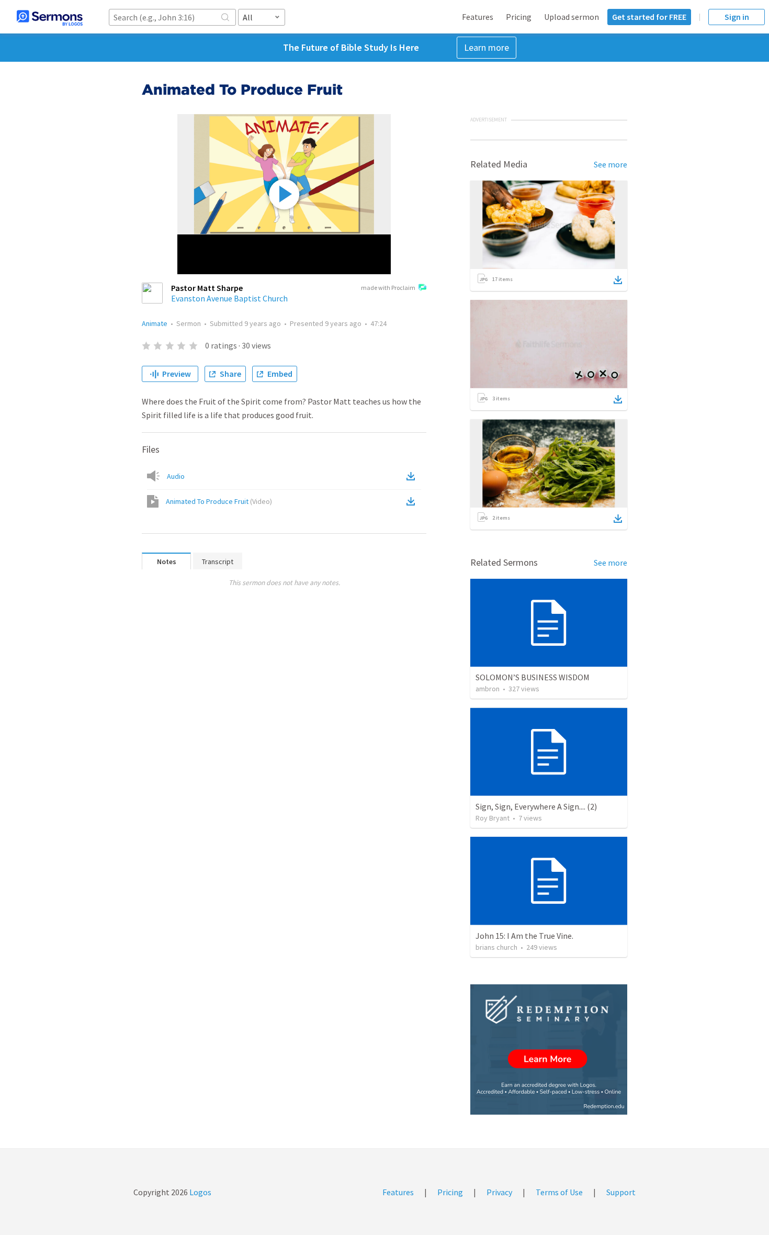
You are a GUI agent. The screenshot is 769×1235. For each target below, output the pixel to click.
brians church (496, 947)
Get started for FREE (649, 17)
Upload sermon (571, 17)
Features (477, 17)
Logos (199, 1192)
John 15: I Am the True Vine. (524, 935)
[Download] (618, 280)
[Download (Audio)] (412, 476)
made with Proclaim (388, 287)
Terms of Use (559, 1192)
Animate (154, 323)
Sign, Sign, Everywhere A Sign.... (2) (536, 806)
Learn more (486, 47)
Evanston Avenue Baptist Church (229, 298)
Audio (176, 476)
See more (610, 164)
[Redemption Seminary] (548, 1049)
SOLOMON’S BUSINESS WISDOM (533, 677)
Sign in (737, 17)
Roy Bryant (493, 818)
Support (621, 1192)
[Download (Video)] (412, 501)
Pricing (518, 17)
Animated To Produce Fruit (219, 501)
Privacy (499, 1192)
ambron (488, 688)
